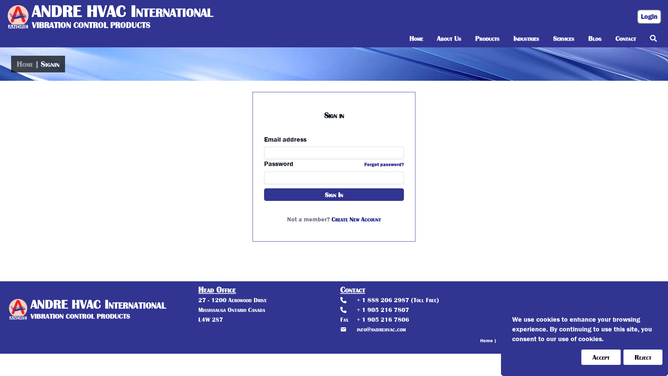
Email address (285, 139)
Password (278, 164)
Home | (488, 340)
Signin (50, 64)
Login (649, 16)
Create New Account (356, 219)
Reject (643, 357)
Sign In (334, 194)
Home (25, 64)
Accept (601, 357)
